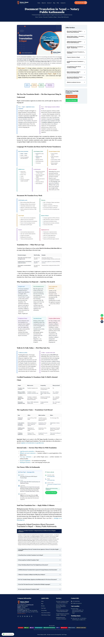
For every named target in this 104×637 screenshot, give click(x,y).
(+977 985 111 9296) (34, 611)
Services (49, 2)
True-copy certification (25, 456)
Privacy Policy (44, 610)
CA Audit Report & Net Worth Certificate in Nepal (74, 67)
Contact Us (63, 2)
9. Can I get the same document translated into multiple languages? (34, 584)
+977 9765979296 (76, 601)
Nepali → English (24, 153)
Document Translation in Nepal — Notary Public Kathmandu (75, 32)
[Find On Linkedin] (25, 616)
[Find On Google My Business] (27, 616)
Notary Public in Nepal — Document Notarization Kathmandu (75, 37)
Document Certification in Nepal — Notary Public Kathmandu (75, 77)
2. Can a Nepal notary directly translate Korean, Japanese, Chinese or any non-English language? (38, 550)
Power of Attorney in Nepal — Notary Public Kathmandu (74, 72)
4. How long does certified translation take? (28, 560)
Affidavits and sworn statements (28, 453)
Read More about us (21, 613)
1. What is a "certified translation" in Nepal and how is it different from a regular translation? (37, 531)
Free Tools (43, 608)
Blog (54, 2)
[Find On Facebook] (18, 616)
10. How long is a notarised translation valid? (28, 589)
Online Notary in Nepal (45, 615)
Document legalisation (25, 460)
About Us (44, 2)
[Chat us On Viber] (32, 616)
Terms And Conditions (45, 612)
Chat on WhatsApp (52, 492)
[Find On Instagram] (23, 616)
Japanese (37, 156)
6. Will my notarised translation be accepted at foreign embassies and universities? (37, 569)
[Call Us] (71, 601)
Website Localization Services (74, 82)
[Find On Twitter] (20, 616)
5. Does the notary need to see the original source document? (33, 565)
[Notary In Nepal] (23, 602)
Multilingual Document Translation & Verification (75, 52)
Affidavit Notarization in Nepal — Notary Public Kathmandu (74, 42)
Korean (37, 153)
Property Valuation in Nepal (73, 57)
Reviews (43, 605)
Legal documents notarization (27, 451)
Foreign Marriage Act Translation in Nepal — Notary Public (75, 47)
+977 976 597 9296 (50, 476)
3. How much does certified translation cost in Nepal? (30, 555)
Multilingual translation (25, 462)
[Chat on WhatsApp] (102, 315)
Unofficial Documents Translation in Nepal (75, 62)
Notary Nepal (40, 634)
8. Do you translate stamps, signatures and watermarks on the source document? (37, 579)
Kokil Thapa (64, 634)
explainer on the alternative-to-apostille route (32, 443)
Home (39, 2)
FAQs (58, 2)
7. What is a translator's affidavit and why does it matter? (31, 574)
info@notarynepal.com (77, 603)
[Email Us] (71, 603)
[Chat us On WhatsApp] (29, 616)
